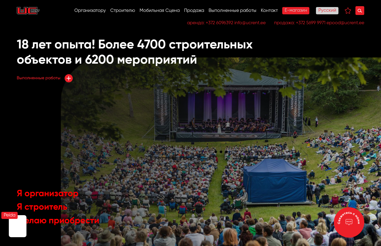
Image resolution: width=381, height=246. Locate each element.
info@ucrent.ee (250, 23)
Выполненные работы (232, 10)
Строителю (122, 10)
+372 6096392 (219, 23)
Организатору (90, 10)
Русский (327, 10)
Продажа (194, 10)
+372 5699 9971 (310, 23)
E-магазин (296, 10)
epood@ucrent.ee (345, 23)
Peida (9, 215)
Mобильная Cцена (160, 10)
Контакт (269, 10)
